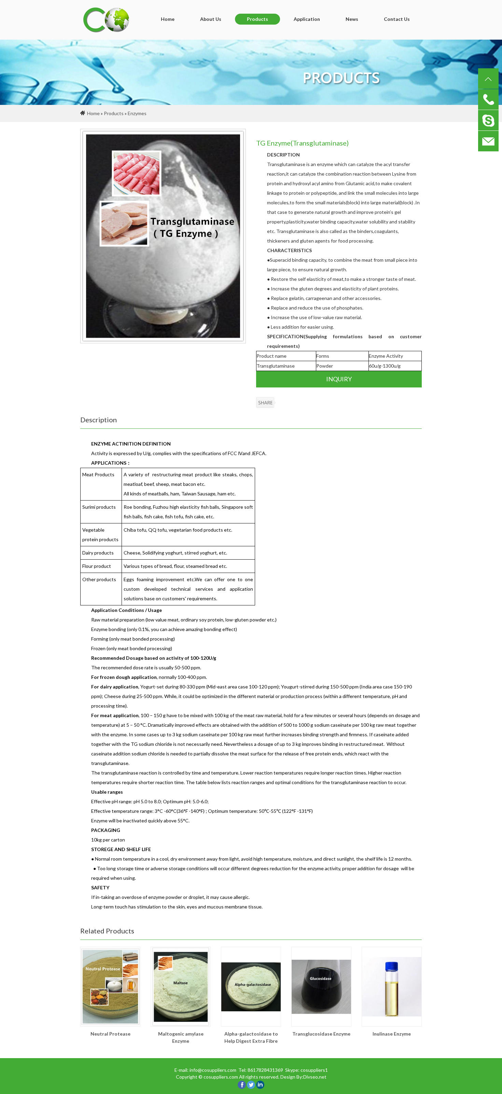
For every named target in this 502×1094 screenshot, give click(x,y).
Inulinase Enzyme (392, 1034)
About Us (210, 19)
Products (257, 19)
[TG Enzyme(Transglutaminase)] (163, 236)
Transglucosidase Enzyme (321, 1034)
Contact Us (397, 19)
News (352, 19)
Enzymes (137, 113)
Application (307, 19)
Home (168, 19)
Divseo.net (314, 1077)
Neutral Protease (110, 1034)
